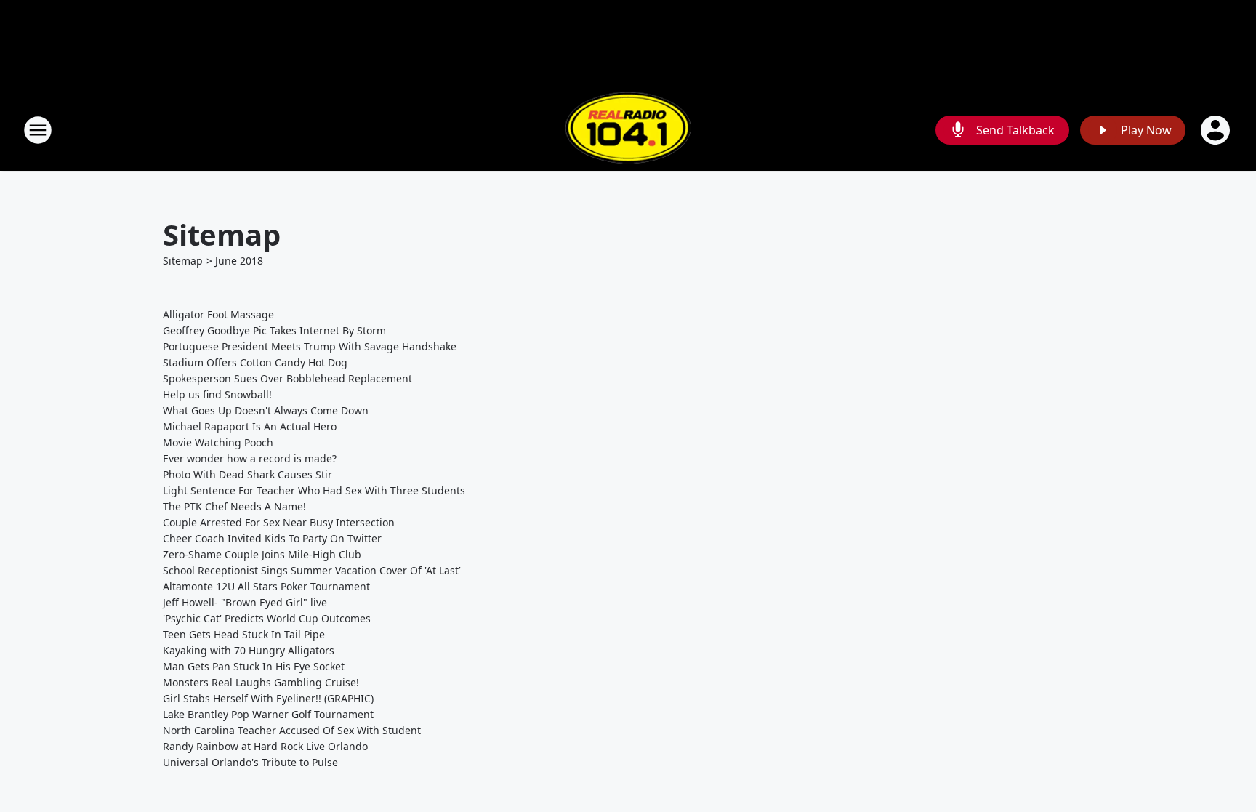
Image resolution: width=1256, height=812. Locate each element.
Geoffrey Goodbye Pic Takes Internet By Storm (274, 330)
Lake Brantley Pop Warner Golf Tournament (268, 714)
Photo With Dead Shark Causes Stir (247, 474)
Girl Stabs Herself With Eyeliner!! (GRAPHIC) (268, 698)
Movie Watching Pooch (218, 442)
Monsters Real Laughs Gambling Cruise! (261, 682)
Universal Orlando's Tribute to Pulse (250, 762)
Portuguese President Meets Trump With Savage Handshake (309, 346)
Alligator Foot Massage (218, 314)
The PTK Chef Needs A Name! (234, 506)
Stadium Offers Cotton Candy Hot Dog (255, 362)
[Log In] (1217, 130)
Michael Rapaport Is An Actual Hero (250, 426)
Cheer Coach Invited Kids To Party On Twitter (272, 538)
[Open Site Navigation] (37, 130)
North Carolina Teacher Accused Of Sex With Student (292, 730)
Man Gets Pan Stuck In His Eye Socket (254, 666)
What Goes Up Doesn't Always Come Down (266, 410)
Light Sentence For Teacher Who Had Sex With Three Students (314, 490)
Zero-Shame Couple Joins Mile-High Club (262, 554)
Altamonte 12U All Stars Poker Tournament (266, 586)
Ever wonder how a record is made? (250, 458)
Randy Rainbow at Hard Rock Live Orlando (265, 746)
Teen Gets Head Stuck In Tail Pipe (244, 634)
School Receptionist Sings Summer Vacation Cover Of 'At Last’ (311, 570)
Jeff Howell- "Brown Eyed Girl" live (245, 602)
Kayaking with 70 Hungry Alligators (248, 650)
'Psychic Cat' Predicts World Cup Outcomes (267, 618)
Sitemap (183, 261)
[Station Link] (628, 130)
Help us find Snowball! (217, 394)
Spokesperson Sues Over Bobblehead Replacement (287, 378)
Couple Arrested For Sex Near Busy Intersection (279, 522)
